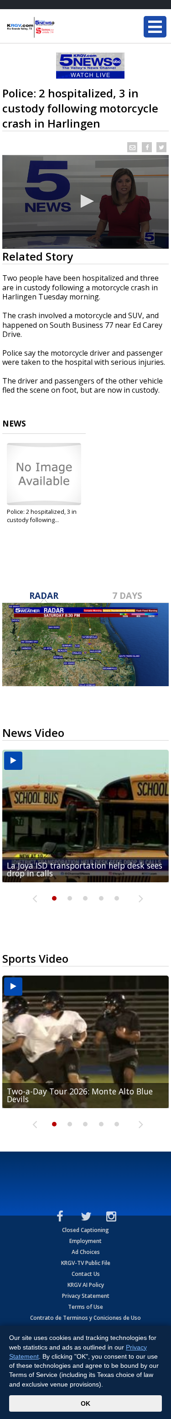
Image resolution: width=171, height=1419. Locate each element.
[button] (86, 201)
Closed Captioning (85, 1230)
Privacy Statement (85, 1296)
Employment (85, 1241)
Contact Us (86, 1274)
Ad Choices (86, 1252)
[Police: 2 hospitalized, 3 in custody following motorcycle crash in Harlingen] (44, 474)
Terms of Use (85, 1307)
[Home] (62, 27)
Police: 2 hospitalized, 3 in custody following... (42, 515)
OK (85, 1403)
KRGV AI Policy (85, 1285)
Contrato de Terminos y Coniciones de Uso (85, 1318)
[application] (85, 202)
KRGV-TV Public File (85, 1263)
